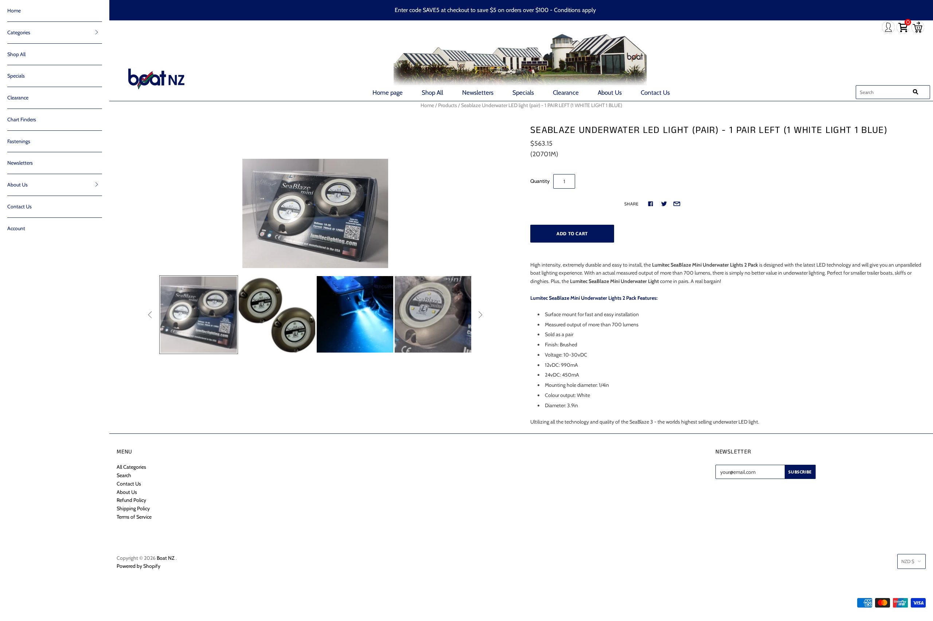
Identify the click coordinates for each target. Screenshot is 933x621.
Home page (387, 92)
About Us (610, 92)
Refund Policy (131, 500)
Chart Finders (21, 119)
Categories (18, 32)
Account (16, 228)
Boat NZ (166, 558)
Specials (523, 92)
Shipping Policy (133, 508)
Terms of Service (134, 517)
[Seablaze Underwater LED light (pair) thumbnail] (277, 314)
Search (124, 475)
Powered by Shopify (138, 566)
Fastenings (18, 141)
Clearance (566, 92)
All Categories (131, 467)
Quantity (540, 181)
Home (14, 10)
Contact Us (655, 92)
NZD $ (907, 561)
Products (447, 105)
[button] (96, 32)
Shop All (432, 92)
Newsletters (477, 92)
